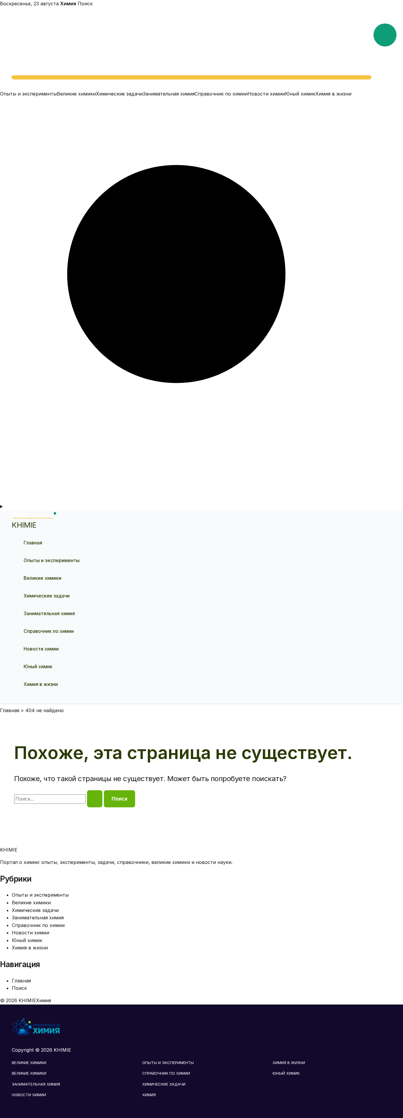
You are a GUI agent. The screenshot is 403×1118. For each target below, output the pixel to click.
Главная (33, 543)
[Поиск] (201, 499)
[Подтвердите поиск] (94, 798)
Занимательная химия (169, 94)
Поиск (85, 3)
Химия (149, 1094)
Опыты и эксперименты (28, 94)
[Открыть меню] (201, 507)
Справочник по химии (221, 94)
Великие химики (76, 94)
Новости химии (266, 94)
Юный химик (300, 94)
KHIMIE (24, 525)
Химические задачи (119, 94)
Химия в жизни (333, 94)
